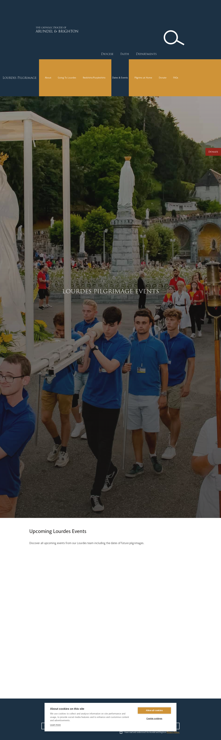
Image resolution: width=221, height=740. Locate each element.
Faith (124, 54)
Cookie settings (154, 718)
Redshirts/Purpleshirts (94, 77)
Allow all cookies (154, 710)
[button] (107, 54)
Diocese (107, 54)
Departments (146, 54)
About (48, 77)
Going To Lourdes (67, 77)
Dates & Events (120, 77)
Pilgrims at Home (143, 77)
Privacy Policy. (173, 732)
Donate (162, 77)
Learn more (55, 725)
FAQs (175, 77)
